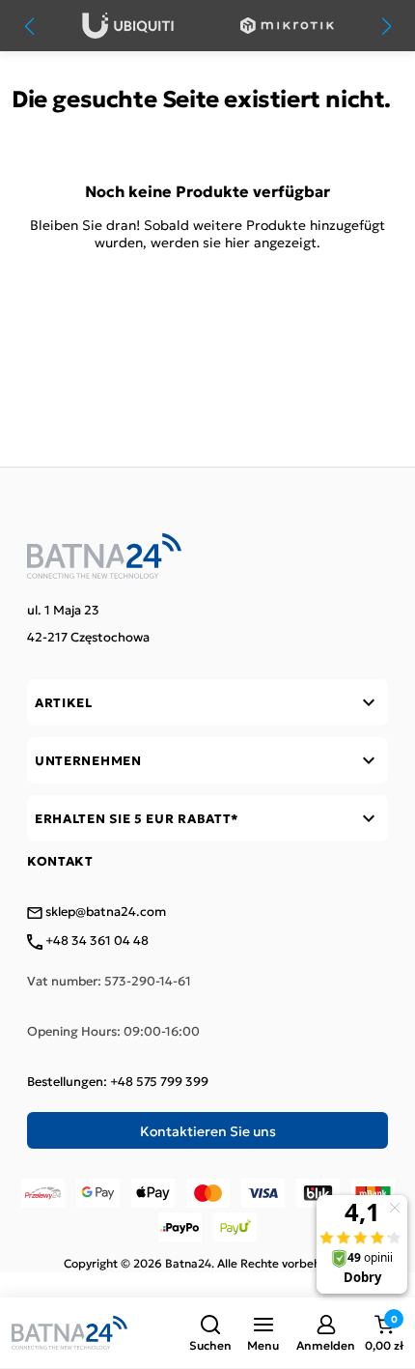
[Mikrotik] (287, 25)
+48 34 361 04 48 (95, 941)
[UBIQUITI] (128, 25)
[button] (210, 1333)
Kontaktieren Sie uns (208, 1130)
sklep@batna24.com (104, 912)
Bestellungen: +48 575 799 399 (117, 1081)
